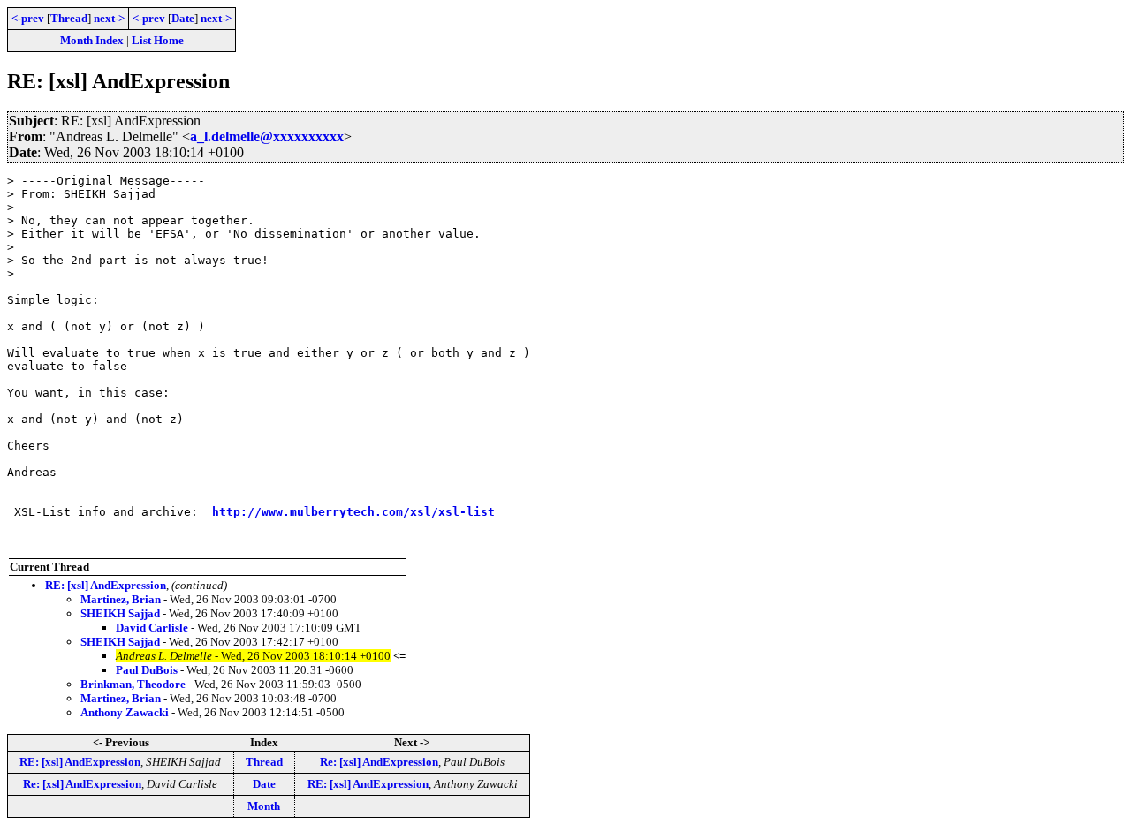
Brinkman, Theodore (133, 684)
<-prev (27, 18)
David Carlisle (152, 627)
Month (263, 806)
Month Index (92, 40)
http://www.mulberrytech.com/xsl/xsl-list (353, 511)
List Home (158, 40)
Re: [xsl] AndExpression (379, 761)
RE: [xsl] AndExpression (105, 585)
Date (182, 18)
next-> (109, 18)
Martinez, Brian (120, 599)
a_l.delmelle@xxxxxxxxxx (267, 136)
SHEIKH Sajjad (120, 613)
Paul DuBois (147, 670)
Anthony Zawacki (124, 712)
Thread (68, 18)
